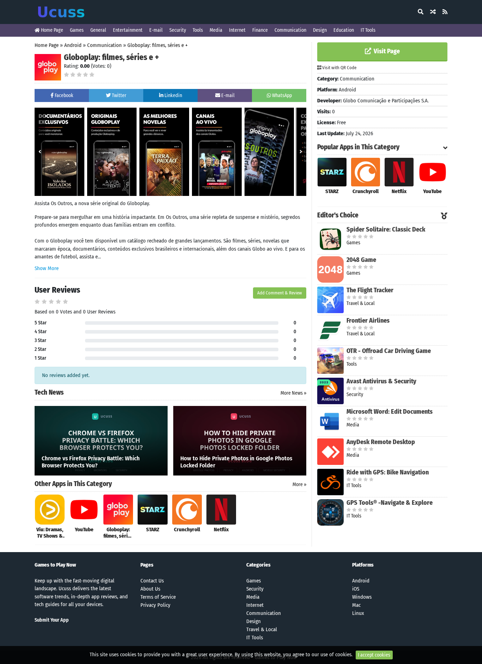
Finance (260, 30)
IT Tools (368, 30)
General (98, 30)
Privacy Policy (155, 605)
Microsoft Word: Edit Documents (390, 411)
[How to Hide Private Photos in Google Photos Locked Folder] (239, 440)
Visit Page (386, 51)
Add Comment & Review (279, 292)
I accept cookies (374, 655)
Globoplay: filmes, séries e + (157, 45)
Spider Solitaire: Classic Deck (386, 229)
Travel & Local (261, 629)
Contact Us (152, 581)
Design (320, 30)
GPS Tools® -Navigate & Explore (390, 502)
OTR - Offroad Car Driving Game (389, 350)
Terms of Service (158, 597)
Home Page (51, 30)
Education (343, 30)
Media (216, 30)
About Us (150, 589)
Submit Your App (52, 620)
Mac (356, 605)
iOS (355, 589)
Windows (362, 597)
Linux (358, 613)
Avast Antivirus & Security (381, 381)
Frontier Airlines (368, 320)
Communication (290, 30)
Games (77, 30)
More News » (293, 393)
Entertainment (128, 30)
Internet (237, 30)
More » (299, 484)
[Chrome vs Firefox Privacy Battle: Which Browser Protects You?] (101, 440)
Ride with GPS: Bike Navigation (388, 472)
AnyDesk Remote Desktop (381, 441)
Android (73, 45)
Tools (198, 30)
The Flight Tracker (370, 290)
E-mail (156, 30)
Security (177, 30)
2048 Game (361, 259)
